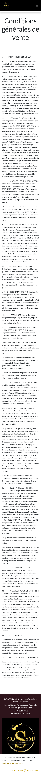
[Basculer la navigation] (36, 5)
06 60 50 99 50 (22, 711)
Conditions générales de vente (20, 707)
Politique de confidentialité (27, 705)
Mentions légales (9, 705)
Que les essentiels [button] (17, 770)
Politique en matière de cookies (12, 763)
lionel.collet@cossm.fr (22, 713)
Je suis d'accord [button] (32, 770)
